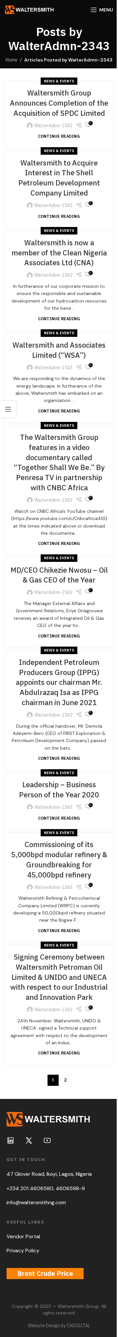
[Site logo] (29, 9)
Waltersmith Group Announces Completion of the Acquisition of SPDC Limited (59, 103)
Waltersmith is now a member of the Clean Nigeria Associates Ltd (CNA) (59, 253)
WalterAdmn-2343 (59, 45)
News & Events (59, 81)
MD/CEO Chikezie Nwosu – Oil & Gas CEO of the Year (59, 575)
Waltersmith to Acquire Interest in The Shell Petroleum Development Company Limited (59, 178)
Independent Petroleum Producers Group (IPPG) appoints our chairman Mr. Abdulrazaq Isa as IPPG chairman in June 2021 (59, 682)
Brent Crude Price (45, 1273)
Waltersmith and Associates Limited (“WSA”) (59, 350)
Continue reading (59, 136)
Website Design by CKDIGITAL (59, 1325)
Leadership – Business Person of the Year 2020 (59, 789)
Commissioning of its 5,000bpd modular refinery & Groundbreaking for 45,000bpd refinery (59, 859)
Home (11, 60)
